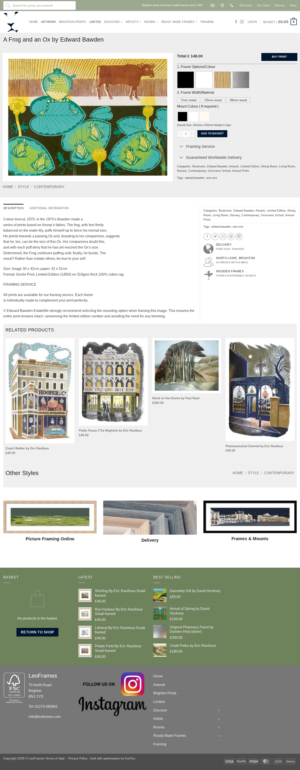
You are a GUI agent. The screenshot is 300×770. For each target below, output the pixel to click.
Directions (246, 5)
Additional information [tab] (49, 208)
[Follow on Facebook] (236, 22)
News (293, 5)
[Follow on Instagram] (242, 22)
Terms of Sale (55, 758)
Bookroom (198, 166)
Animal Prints (240, 170)
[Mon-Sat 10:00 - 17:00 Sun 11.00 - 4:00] (222, 5)
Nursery (182, 170)
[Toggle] (181, 147)
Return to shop (37, 632)
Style (23, 187)
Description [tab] (13, 208)
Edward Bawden (217, 166)
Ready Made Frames (177, 22)
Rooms (149, 22)
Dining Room (269, 166)
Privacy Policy (77, 758)
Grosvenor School (219, 170)
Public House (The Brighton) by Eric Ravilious (110, 430)
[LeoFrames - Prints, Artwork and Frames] (13, 22)
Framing (207, 22)
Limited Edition (249, 166)
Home (33, 22)
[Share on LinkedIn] (239, 236)
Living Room (287, 166)
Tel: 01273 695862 (43, 706)
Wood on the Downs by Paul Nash (176, 398)
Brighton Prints (72, 22)
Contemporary (49, 187)
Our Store (263, 5)
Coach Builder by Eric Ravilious (27, 448)
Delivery (280, 5)
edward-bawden (194, 177)
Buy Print (279, 56)
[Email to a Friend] (223, 236)
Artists (132, 22)
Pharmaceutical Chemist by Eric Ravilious (254, 446)
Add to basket (212, 133)
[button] (280, 22)
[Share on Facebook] (207, 236)
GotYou (130, 758)
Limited (95, 22)
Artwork (48, 22)
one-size (211, 177)
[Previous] (5, 400)
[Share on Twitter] (215, 236)
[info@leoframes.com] (213, 5)
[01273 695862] (232, 5)
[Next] (294, 400)
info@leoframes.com (45, 717)
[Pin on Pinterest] (231, 236)
